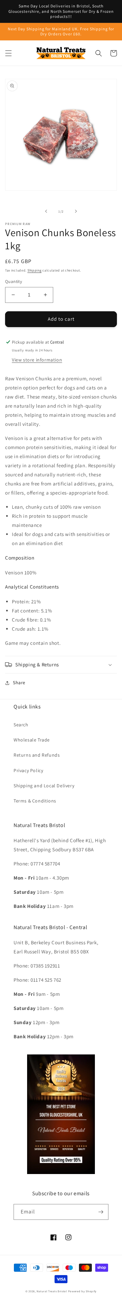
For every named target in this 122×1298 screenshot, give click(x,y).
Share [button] (19, 682)
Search (21, 725)
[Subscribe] (100, 1212)
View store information (37, 360)
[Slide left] (46, 211)
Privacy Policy (28, 770)
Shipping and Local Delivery (44, 786)
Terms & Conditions (35, 801)
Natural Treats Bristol (52, 1291)
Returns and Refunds (37, 755)
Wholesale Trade (32, 740)
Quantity (13, 281)
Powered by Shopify (82, 1291)
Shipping (34, 270)
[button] (8, 53)
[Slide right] (75, 211)
